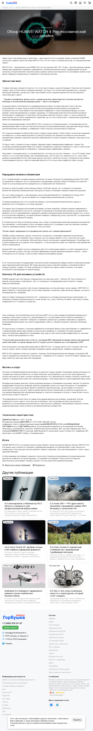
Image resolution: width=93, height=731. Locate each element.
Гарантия (6, 695)
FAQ (3, 711)
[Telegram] (57, 704)
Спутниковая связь (56, 641)
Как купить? (7, 692)
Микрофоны (53, 650)
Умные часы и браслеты (58, 644)
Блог (11, 7)
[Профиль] (80, 3)
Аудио (51, 663)
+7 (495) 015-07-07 (12, 623)
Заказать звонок (10, 628)
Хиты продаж (54, 625)
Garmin (51, 653)
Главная (5, 7)
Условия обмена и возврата (13, 686)
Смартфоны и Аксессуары (59, 669)
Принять (77, 720)
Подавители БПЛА (56, 634)
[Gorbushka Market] (11, 2)
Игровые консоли (56, 656)
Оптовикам (6, 714)
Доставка (6, 699)
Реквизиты (6, 708)
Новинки (52, 618)
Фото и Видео (54, 647)
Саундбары (53, 666)
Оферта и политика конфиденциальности (18, 680)
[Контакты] (75, 3)
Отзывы (5, 705)
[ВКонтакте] (51, 704)
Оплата (5, 702)
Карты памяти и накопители (60, 672)
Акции (51, 622)
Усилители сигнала (56, 637)
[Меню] (3, 3)
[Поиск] (71, 3)
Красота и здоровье (57, 660)
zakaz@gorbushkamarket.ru (15, 633)
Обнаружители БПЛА (57, 631)
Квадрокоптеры (55, 628)
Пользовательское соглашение (14, 683)
